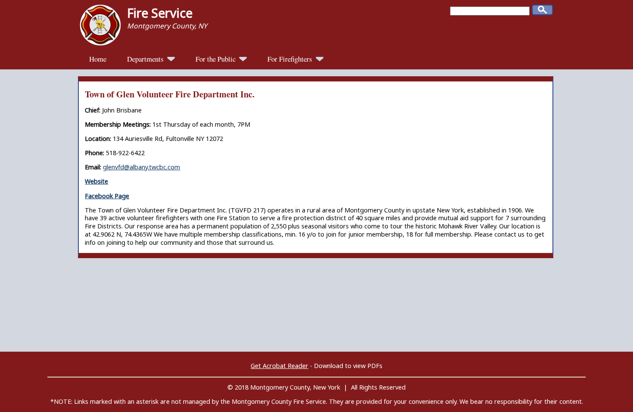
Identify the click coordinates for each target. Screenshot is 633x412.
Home (97, 59)
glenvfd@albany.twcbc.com (141, 167)
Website (96, 181)
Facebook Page (107, 196)
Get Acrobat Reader (279, 366)
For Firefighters (290, 59)
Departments (146, 59)
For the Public (216, 59)
